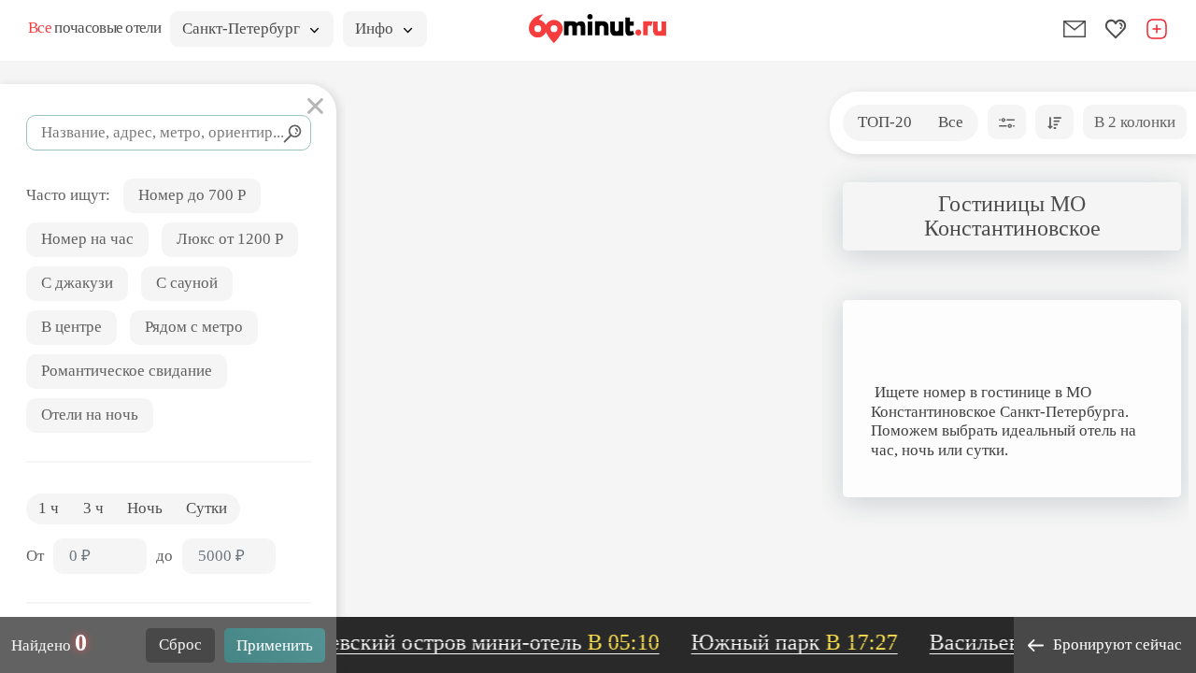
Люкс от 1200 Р (230, 239)
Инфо (374, 28)
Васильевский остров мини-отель (455, 642)
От (35, 556)
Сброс (180, 644)
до (164, 556)
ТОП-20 (885, 122)
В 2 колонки (1134, 122)
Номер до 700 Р (192, 195)
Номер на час (87, 239)
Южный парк (790, 642)
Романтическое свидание (126, 370)
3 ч (93, 508)
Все (950, 122)
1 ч (48, 508)
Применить (274, 645)
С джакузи (77, 283)
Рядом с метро (194, 327)
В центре (71, 327)
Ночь (145, 508)
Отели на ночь (89, 414)
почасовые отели (94, 27)
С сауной (187, 283)
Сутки (206, 508)
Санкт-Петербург (241, 28)
